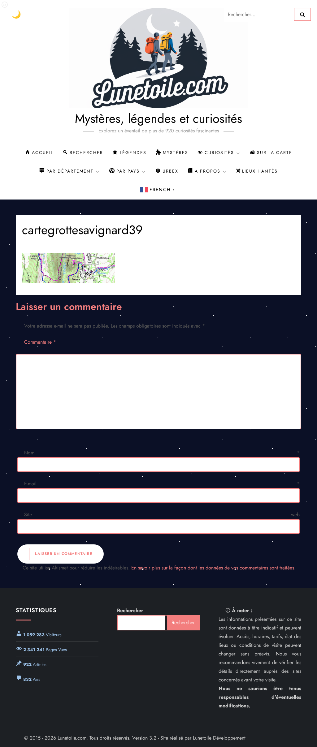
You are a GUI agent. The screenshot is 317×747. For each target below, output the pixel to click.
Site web (162, 514)
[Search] (302, 14)
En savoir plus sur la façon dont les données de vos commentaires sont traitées (212, 567)
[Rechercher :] (259, 13)
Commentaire (40, 342)
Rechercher (130, 610)
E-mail (162, 483)
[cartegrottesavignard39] (158, 268)
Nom (162, 452)
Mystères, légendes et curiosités (158, 118)
